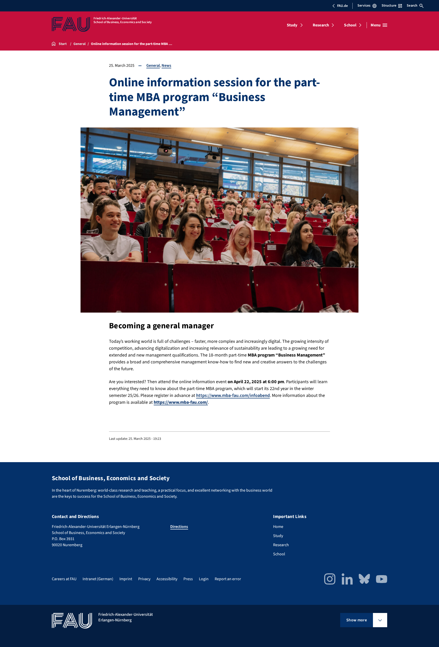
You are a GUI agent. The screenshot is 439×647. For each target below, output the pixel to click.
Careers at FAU (64, 579)
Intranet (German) (98, 579)
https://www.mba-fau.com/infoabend (233, 395)
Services (363, 5)
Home (278, 526)
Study (292, 25)
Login (204, 579)
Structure (389, 5)
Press (188, 579)
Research (321, 25)
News (166, 65)
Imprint (125, 579)
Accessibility (166, 579)
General (153, 65)
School (350, 25)
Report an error (228, 579)
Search (412, 5)
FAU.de (342, 5)
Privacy (144, 579)
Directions (179, 526)
